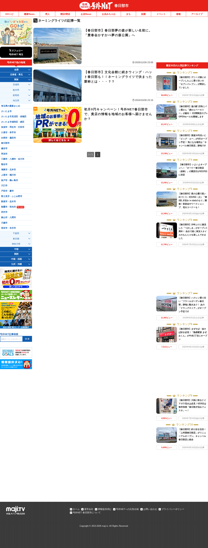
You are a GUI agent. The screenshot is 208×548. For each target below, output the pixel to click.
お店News (86, 14)
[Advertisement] (182, 40)
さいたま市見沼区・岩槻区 (13, 116)
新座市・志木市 (8, 201)
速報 (178, 14)
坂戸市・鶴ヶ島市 (9, 180)
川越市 (4, 223)
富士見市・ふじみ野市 (11, 196)
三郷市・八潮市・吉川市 (12, 159)
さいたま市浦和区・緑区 (12, 122)
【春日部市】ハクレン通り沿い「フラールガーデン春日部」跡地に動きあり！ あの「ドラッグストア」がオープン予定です (192, 305)
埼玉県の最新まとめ (10, 106)
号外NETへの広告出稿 (127, 509)
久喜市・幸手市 (8, 132)
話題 (143, 14)
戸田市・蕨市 (7, 191)
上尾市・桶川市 (8, 175)
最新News (29, 14)
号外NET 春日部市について (87, 512)
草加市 (4, 154)
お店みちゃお (109, 14)
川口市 (4, 185)
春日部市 (121, 6)
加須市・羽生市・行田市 (12, 127)
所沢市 (4, 212)
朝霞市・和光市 (12, 207)
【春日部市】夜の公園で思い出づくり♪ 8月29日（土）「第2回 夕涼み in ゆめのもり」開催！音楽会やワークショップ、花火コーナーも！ (193, 200)
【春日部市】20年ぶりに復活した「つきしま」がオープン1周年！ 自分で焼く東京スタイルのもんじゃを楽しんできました (193, 231)
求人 (47, 14)
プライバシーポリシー (173, 509)
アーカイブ (197, 14)
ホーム (76, 509)
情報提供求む (104, 509)
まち (128, 14)
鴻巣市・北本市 (8, 169)
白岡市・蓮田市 (8, 138)
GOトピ (9, 14)
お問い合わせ (150, 509)
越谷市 (4, 148)
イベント (161, 14)
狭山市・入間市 (8, 217)
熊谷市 (4, 164)
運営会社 (88, 509)
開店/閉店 (65, 14)
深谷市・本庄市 (8, 228)
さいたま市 (6, 111)
